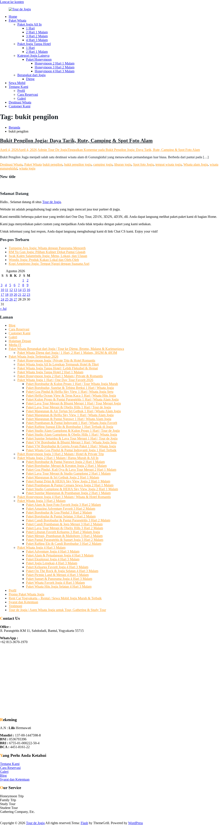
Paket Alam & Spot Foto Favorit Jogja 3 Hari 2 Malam (63, 504)
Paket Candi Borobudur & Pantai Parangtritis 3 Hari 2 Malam (68, 520)
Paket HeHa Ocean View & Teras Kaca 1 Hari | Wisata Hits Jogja (71, 395)
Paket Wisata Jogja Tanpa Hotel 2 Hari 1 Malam (50, 372)
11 (6, 290)
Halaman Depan (20, 341)
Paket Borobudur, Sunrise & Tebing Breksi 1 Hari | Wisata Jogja (70, 388)
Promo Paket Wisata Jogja (26, 594)
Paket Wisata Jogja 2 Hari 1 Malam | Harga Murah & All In (57, 458)
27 (15, 299)
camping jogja (103, 164)
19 (11, 294)
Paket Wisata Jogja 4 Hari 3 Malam (41, 547)
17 (2, 294)
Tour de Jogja (51, 202)
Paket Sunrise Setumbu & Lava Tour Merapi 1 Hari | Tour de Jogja (72, 438)
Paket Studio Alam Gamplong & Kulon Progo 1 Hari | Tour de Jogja (73, 430)
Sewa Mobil (17, 83)
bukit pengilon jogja (77, 164)
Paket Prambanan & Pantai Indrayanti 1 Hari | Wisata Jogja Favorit (71, 423)
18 (6, 294)
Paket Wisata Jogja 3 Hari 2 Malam (41, 501)
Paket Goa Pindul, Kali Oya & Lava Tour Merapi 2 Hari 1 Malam (71, 469)
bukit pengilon (52, 164)
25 (6, 299)
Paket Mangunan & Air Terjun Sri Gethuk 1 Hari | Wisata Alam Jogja (73, 411)
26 (11, 299)
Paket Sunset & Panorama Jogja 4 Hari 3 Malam (59, 579)
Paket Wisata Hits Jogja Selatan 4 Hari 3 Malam (58, 586)
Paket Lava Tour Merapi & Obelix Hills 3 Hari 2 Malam (64, 528)
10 (2, 290)
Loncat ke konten (12, 2)
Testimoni (15, 606)
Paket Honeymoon (39, 59)
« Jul (3, 309)
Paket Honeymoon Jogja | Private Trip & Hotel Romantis (56, 360)
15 (24, 290)
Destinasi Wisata (20, 102)
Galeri (21, 98)
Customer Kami (19, 106)
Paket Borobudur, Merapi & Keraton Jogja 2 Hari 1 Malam (66, 466)
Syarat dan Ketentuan (23, 602)
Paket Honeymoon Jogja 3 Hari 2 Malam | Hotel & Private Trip (60, 454)
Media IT (15, 345)
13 (15, 290)
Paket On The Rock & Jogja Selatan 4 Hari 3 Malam (62, 571)
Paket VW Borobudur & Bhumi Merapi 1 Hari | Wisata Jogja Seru (71, 442)
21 (19, 294)
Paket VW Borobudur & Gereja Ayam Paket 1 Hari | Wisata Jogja (71, 446)
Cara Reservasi (27, 94)
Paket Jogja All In (29, 24)
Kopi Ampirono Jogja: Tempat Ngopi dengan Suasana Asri (49, 263)
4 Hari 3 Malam (37, 40)
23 (28, 294)
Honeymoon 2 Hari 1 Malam (54, 63)
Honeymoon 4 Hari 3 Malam (54, 71)
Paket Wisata (17, 20)
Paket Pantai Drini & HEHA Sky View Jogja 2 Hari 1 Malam (68, 481)
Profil (21, 90)
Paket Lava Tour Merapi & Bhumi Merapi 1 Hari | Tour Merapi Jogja (73, 403)
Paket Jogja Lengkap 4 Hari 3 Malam (51, 563)
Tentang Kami (18, 87)
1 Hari (30, 28)
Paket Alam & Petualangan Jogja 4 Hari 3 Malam (59, 555)
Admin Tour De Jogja (52, 150)
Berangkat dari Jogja (31, 75)
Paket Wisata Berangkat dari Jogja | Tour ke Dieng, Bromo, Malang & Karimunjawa (66, 349)
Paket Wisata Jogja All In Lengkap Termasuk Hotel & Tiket (58, 364)
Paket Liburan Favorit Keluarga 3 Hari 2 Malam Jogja (63, 532)
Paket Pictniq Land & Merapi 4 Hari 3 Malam (57, 575)
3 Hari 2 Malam (37, 36)
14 (19, 290)
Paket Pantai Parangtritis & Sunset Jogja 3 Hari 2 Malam (64, 540)
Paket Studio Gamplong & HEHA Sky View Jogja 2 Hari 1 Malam (72, 489)
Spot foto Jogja (143, 164)
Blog (12, 325)
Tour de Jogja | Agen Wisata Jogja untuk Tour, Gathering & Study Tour (57, 610)
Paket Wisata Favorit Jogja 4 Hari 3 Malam (55, 582)
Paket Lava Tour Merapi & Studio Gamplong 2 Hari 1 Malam (68, 473)
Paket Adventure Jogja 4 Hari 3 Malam (52, 551)
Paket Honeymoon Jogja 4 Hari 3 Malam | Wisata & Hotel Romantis (64, 497)
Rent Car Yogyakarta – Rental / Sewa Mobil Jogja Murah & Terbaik (55, 598)
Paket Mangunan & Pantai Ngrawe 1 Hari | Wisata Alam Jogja (68, 419)
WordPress (135, 823)
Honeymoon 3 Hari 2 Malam (54, 67)
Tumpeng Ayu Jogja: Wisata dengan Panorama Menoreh (47, 248)
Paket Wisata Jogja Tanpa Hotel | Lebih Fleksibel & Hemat (57, 368)
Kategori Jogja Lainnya (33, 55)
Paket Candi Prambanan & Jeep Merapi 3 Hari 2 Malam (64, 524)
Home (13, 16)
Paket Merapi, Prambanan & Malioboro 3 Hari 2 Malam (64, 536)
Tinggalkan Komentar (133, 150)
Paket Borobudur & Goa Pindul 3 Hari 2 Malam (59, 512)
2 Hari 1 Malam (37, 32)
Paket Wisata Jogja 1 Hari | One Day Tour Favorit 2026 (55, 380)
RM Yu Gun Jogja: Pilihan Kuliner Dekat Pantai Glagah (47, 252)
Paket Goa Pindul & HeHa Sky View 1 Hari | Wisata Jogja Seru (69, 391)
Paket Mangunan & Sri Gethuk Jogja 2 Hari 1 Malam (62, 477)
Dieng (30, 79)
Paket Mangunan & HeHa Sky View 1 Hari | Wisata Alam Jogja (70, 415)
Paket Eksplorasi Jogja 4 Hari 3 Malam (52, 559)
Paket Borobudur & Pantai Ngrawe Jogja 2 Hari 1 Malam (65, 462)
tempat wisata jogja (168, 164)
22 (24, 294)
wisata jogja (27, 168)
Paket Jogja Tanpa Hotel (34, 44)
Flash (84, 823)
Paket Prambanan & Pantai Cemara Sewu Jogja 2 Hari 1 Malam (69, 485)
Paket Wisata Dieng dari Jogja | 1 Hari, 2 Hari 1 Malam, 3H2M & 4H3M (67, 352)
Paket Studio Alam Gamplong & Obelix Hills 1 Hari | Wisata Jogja (71, 434)
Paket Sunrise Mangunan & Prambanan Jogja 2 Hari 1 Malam (68, 493)
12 (11, 290)
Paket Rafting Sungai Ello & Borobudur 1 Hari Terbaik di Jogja (69, 427)
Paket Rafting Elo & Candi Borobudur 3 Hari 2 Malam (63, 543)
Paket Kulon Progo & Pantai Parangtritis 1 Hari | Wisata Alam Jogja (72, 399)
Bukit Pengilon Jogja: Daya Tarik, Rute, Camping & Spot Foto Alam (76, 140)
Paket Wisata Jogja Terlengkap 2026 (33, 356)
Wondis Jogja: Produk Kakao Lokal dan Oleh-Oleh (44, 260)
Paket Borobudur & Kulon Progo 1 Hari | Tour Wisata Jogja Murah (72, 384)
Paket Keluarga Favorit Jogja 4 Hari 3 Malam (57, 567)
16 (28, 290)
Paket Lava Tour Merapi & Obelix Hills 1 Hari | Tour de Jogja (68, 407)
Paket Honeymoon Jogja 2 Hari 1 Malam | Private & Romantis (60, 376)
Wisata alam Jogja (195, 164)
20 (15, 294)
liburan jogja (122, 164)
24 (2, 299)
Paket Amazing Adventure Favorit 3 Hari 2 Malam (60, 508)
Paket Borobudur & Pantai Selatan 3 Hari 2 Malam (61, 516)
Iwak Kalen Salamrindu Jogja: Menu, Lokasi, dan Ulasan (48, 256)
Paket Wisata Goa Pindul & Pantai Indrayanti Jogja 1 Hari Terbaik (71, 450)
